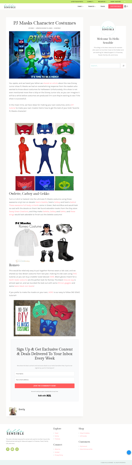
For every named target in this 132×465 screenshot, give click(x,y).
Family (57, 436)
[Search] (123, 65)
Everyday (57, 28)
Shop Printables (115, 6)
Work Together (116, 1)
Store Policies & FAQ (86, 449)
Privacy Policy (59, 455)
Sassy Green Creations (18, 211)
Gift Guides (83, 436)
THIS (75, 274)
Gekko (72, 202)
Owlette (46, 211)
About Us (57, 449)
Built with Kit (44, 395)
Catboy (57, 202)
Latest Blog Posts (77, 1)
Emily (32, 28)
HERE (52, 277)
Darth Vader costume (18, 280)
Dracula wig (68, 280)
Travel (102, 6)
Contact (57, 452)
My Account (83, 446)
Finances (57, 439)
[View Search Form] (125, 1)
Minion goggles (64, 283)
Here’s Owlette (42, 202)
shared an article (50, 83)
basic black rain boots (24, 286)
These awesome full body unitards (24, 205)
